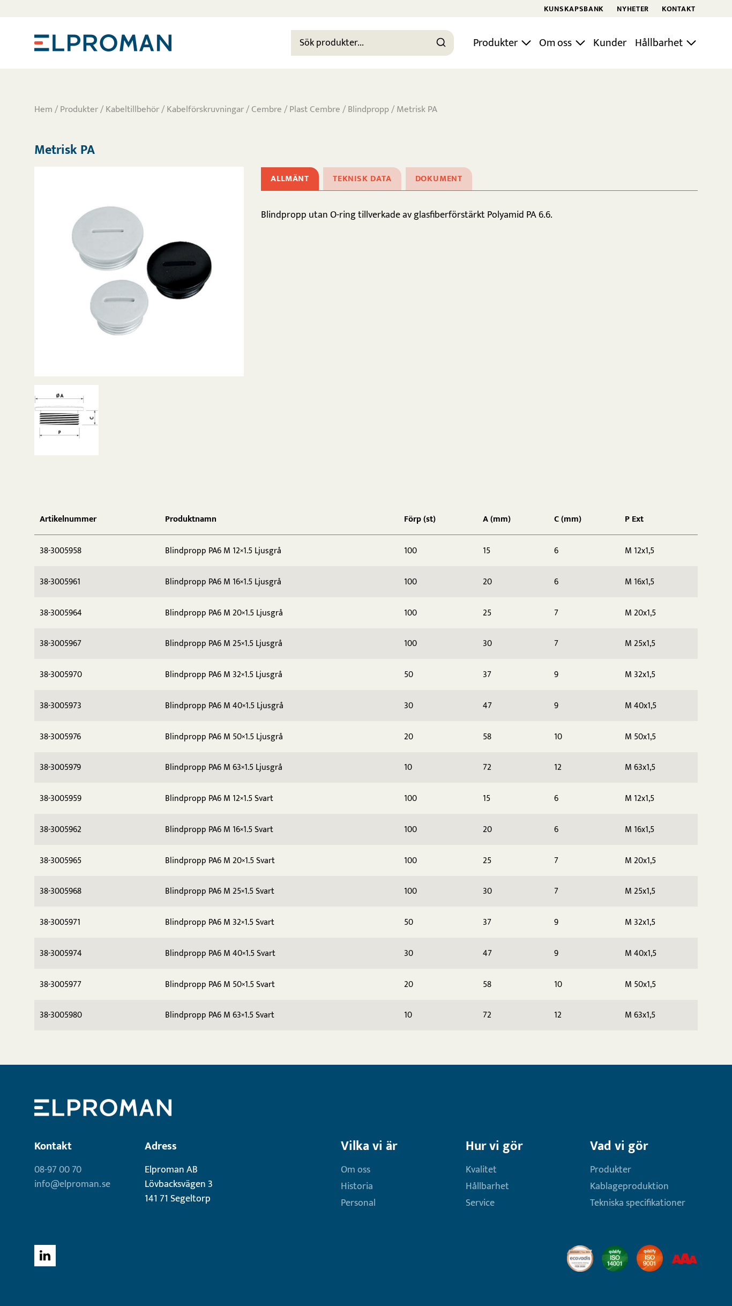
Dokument (438, 179)
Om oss (555, 43)
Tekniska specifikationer (637, 1203)
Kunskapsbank (574, 9)
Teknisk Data (362, 179)
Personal (358, 1203)
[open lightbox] (139, 271)
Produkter (495, 43)
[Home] (102, 43)
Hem (43, 109)
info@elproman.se (72, 1184)
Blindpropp (368, 109)
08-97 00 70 (57, 1170)
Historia (357, 1186)
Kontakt (679, 9)
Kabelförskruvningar (205, 109)
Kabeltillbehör (132, 109)
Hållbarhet (659, 43)
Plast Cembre (314, 109)
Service (480, 1203)
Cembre (266, 109)
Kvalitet (481, 1170)
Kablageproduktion (629, 1186)
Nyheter (633, 9)
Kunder (609, 43)
